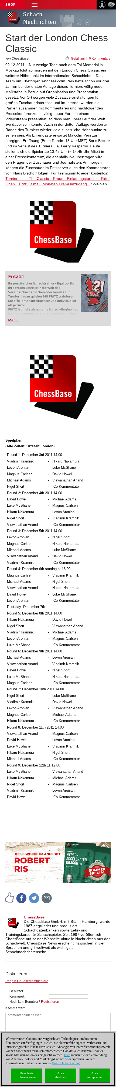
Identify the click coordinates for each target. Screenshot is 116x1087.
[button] (34, 4)
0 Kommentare (100, 58)
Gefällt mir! (79, 58)
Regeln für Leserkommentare (26, 981)
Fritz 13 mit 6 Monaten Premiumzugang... (54, 184)
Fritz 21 (16, 276)
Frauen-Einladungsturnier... (76, 178)
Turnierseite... (17, 178)
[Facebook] (22, 898)
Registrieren (50, 1002)
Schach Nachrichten (39, 18)
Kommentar (14, 1008)
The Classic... (40, 178)
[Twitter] (34, 898)
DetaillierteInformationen (27, 1075)
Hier (67, 1055)
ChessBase (34, 917)
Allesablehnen (60, 1075)
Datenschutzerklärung (66, 1063)
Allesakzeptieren (94, 1075)
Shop (10, 5)
